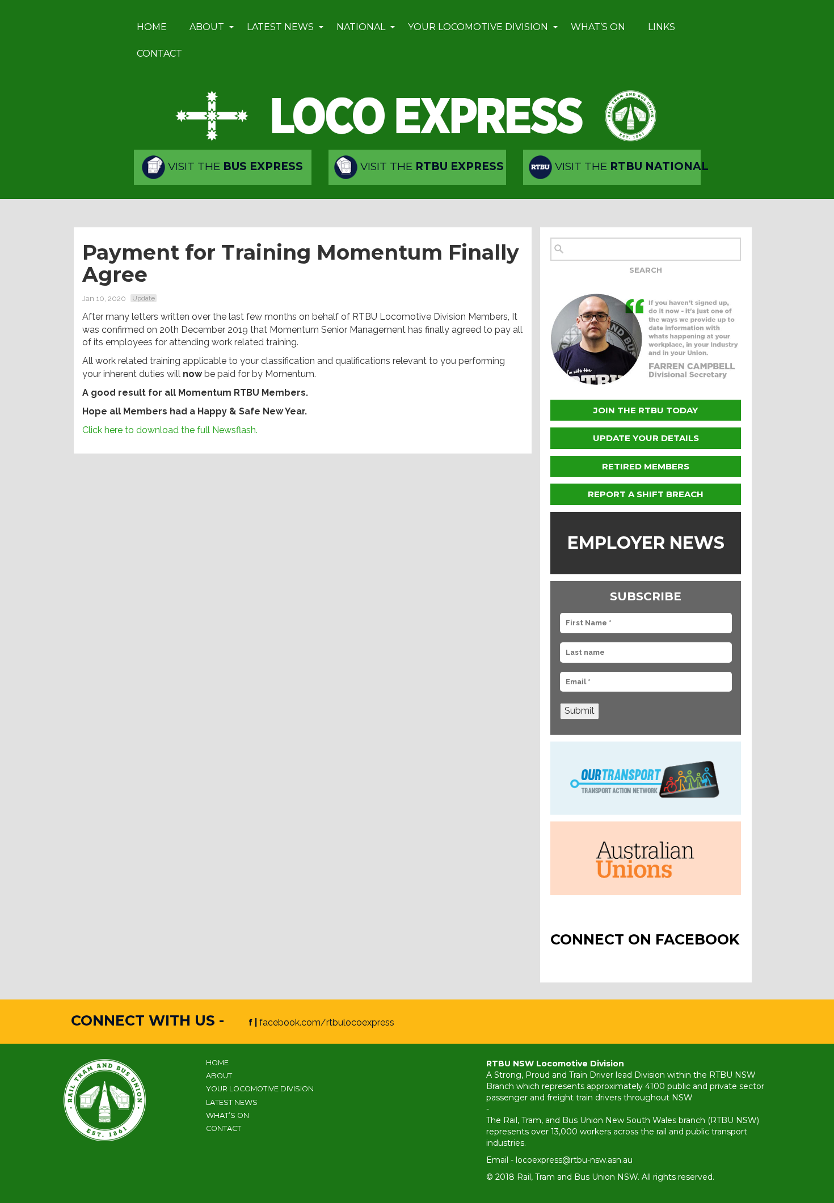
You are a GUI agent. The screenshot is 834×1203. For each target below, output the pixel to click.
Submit (580, 710)
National (360, 27)
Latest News (280, 27)
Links (661, 27)
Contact (159, 53)
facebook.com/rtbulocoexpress (326, 1022)
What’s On (598, 27)
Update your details (646, 438)
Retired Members (645, 466)
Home (152, 27)
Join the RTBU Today (645, 410)
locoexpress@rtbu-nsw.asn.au (574, 1160)
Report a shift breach (646, 494)
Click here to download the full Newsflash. (170, 430)
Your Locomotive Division (478, 27)
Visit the (234, 166)
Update (143, 298)
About (206, 27)
